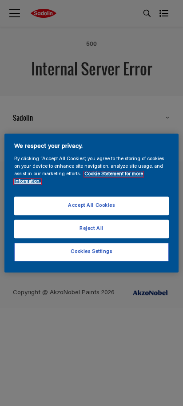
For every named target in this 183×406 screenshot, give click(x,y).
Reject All (91, 228)
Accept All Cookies (91, 206)
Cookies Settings (91, 251)
